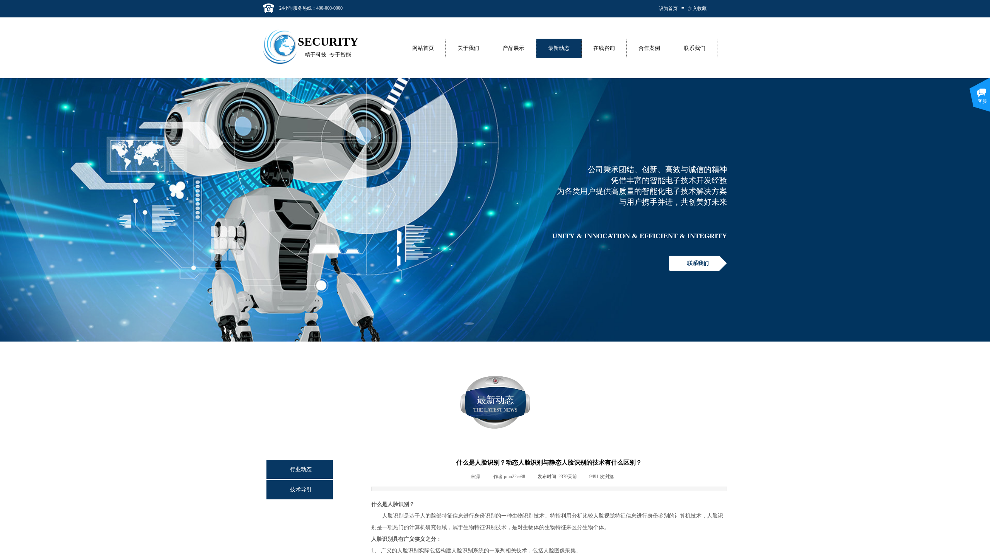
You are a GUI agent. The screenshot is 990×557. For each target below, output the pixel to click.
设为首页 (668, 8)
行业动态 (301, 469)
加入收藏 (697, 8)
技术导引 (301, 489)
